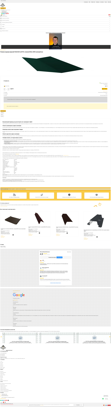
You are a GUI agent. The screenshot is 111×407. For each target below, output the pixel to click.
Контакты (1, 366)
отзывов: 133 (14, 292)
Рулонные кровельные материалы (7, 22)
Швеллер (1, 377)
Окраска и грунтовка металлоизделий (6, 390)
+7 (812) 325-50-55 (65, 155)
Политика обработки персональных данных (6, 404)
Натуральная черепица (5, 18)
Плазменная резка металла (4, 389)
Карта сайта (2, 368)
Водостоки (3, 28)
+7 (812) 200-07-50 (4, 394)
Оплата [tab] (2, 114)
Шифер (3, 26)
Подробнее (2, 237)
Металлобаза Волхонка (16, 290)
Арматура (1, 371)
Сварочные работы (3, 388)
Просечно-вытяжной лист (4, 380)
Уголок (1, 378)
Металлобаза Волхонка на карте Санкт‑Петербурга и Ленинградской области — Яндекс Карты (55, 286)
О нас (1, 361)
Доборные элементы (5, 30)
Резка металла (2, 384)
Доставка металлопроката (4, 391)
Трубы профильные (3, 372)
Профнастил (2, 373)
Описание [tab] (2, 112)
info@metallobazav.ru (4, 12)
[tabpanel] (55, 135)
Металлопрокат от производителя (6, 351)
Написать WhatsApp (106, 398)
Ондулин (3, 24)
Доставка (1, 362)
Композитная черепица (5, 20)
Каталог (2, 8)
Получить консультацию (3, 206)
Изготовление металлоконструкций (5, 383)
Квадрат (1, 379)
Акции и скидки (2, 367)
